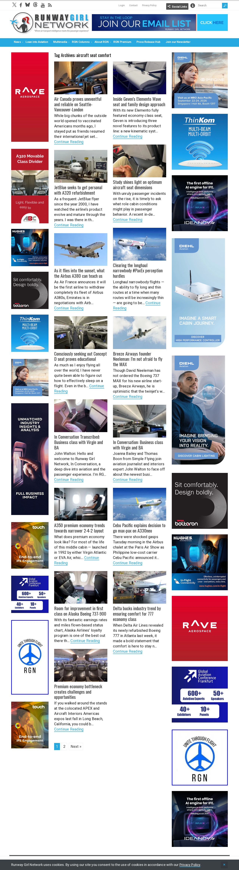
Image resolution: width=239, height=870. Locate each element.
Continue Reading (68, 142)
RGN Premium (122, 42)
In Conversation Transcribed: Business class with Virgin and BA (78, 442)
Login (122, 5)
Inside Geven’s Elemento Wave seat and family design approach (139, 101)
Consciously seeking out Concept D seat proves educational (80, 356)
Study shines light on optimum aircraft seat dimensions (137, 184)
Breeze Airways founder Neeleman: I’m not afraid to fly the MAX (137, 359)
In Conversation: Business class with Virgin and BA (138, 445)
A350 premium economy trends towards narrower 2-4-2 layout (79, 528)
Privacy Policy (149, 5)
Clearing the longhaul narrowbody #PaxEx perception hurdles (138, 270)
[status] (224, 864)
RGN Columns (81, 42)
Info (192, 5)
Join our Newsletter (178, 42)
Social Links (179, 6)
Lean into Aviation (37, 42)
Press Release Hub (148, 42)
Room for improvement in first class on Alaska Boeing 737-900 (80, 611)
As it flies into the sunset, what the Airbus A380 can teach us (79, 273)
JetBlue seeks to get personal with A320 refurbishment (78, 190)
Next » (76, 746)
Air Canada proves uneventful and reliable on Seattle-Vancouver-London (77, 104)
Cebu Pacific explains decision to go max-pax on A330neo (139, 528)
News (17, 42)
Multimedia (60, 42)
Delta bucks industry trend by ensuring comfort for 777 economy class (137, 613)
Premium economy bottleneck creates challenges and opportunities (78, 691)
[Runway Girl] (49, 32)
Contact (133, 5)
